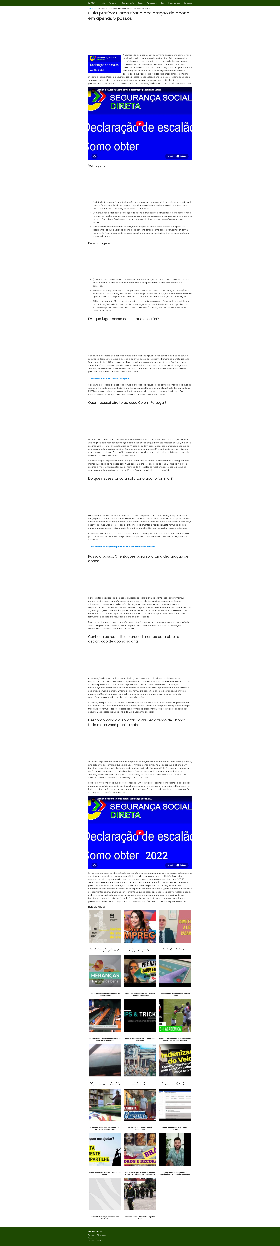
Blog (162, 3)
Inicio (103, 3)
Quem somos (174, 3)
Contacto (187, 3)
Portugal (112, 3)
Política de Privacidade (97, 1235)
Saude (141, 3)
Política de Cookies (95, 1241)
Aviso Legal (92, 1238)
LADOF (91, 3)
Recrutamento (128, 3)
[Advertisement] (140, 37)
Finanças (151, 3)
